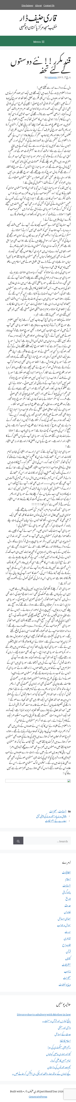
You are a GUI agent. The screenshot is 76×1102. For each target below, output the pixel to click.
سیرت (68, 931)
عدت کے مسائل (63, 1033)
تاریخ (68, 898)
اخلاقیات (66, 871)
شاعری (67, 937)
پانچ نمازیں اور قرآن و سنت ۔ (56, 1020)
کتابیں (68, 957)
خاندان (67, 911)
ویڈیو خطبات (65, 984)
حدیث (68, 904)
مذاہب (67, 970)
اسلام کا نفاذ (65, 1040)
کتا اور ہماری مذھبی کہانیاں (58, 1053)
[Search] (18, 841)
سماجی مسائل (64, 918)
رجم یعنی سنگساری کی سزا (59, 1046)
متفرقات (66, 964)
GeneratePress (38, 1096)
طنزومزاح (66, 944)
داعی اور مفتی (64, 1027)
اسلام (68, 878)
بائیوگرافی (66, 891)
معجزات (53, 810)
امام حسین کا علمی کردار (60, 1059)
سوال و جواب (64, 924)
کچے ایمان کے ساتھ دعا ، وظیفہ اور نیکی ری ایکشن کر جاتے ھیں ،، (41, 1073)
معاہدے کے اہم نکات (55, 820)
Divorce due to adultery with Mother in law (44, 1013)
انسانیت (62, 810)
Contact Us (48, 5)
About (38, 5)
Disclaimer (27, 5)
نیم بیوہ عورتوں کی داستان (59, 1066)
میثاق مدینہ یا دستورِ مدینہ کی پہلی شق (51, 815)
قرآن (68, 950)
